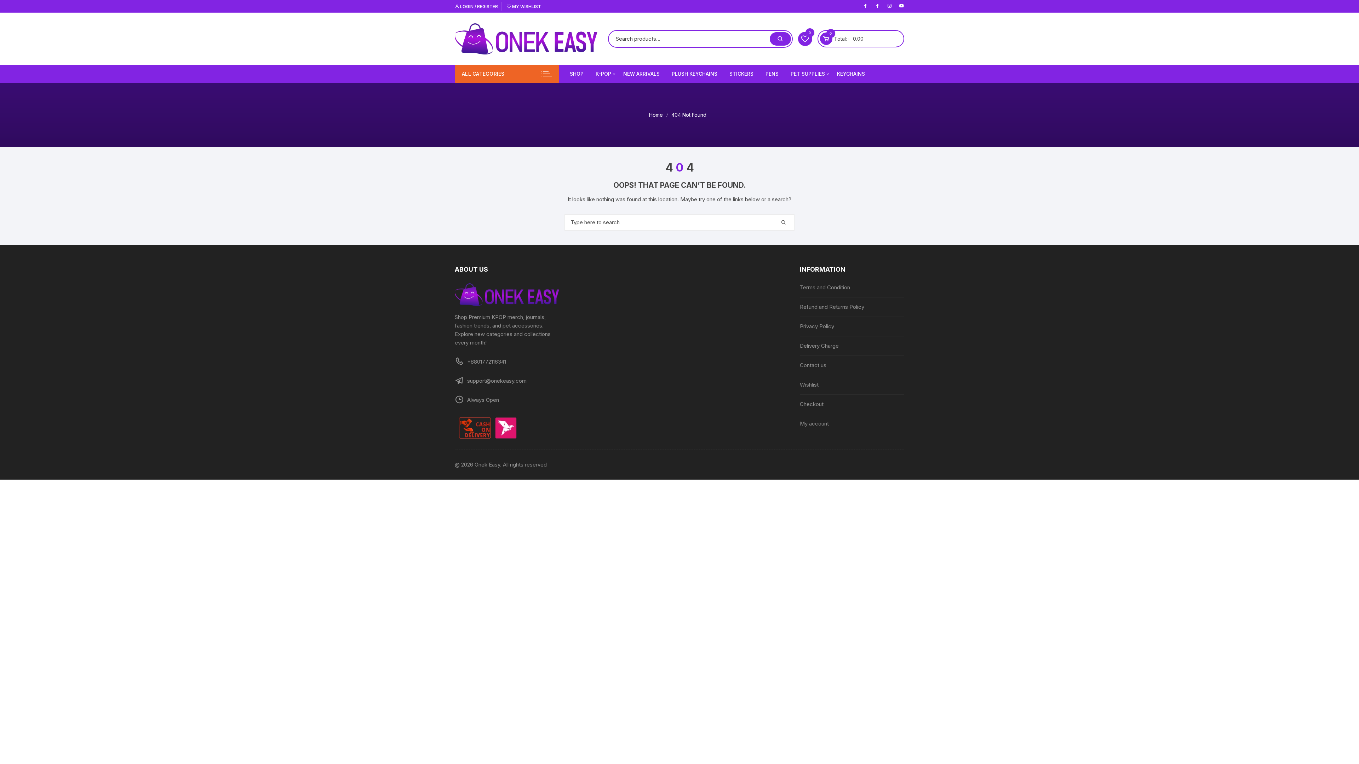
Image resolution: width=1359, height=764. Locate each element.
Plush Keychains (694, 74)
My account (814, 423)
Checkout (812, 404)
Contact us (813, 365)
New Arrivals (641, 74)
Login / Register (478, 6)
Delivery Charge (819, 345)
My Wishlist (526, 6)
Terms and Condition (825, 287)
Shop (577, 74)
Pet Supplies (808, 74)
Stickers (741, 74)
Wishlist (809, 384)
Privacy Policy (817, 326)
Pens (772, 74)
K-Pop (603, 74)
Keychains (851, 74)
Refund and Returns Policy (832, 306)
